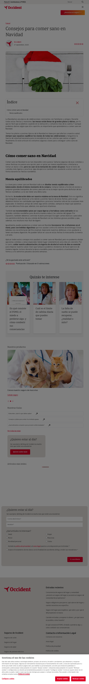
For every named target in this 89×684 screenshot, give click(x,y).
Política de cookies (24, 674)
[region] (44, 669)
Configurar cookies (8, 678)
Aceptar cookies (62, 679)
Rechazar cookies (78, 679)
